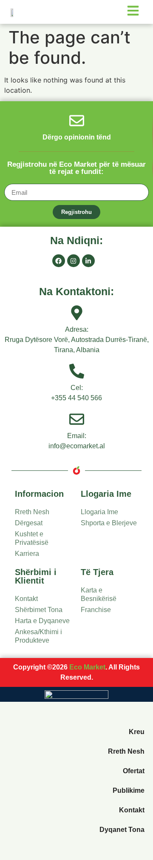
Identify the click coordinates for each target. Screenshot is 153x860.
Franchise (96, 609)
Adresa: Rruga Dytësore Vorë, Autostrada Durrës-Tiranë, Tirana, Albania (77, 339)
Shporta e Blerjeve (109, 523)
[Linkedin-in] (88, 260)
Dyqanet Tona (121, 829)
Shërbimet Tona (38, 609)
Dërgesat (28, 523)
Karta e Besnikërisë (98, 594)
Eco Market (87, 667)
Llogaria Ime (99, 511)
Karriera (27, 553)
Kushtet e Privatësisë (31, 538)
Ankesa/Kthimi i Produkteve (38, 636)
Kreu (136, 731)
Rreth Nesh (32, 511)
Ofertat (133, 771)
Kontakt (26, 598)
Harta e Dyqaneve (42, 620)
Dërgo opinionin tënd (76, 137)
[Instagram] (73, 260)
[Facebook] (58, 260)
